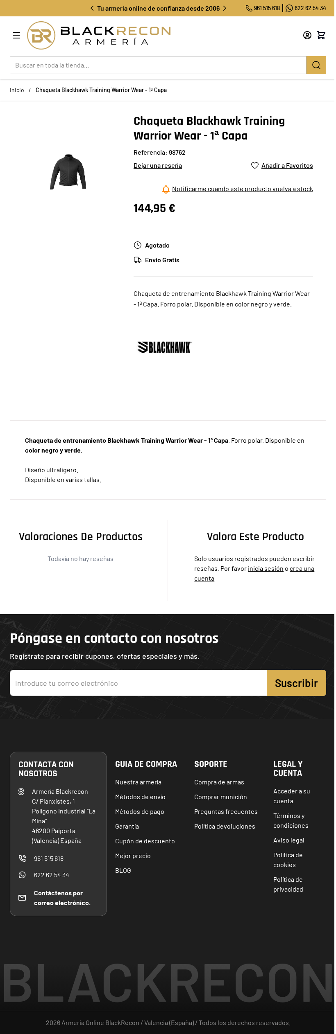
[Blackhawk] (164, 346)
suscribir (296, 682)
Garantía (127, 826)
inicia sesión (266, 568)
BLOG (123, 870)
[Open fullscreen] (68, 172)
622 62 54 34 (310, 8)
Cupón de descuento (145, 841)
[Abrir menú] (16, 35)
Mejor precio (133, 855)
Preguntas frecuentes (226, 811)
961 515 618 (267, 8)
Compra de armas (219, 782)
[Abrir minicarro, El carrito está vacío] (321, 35)
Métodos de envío (140, 796)
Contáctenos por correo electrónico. (62, 897)
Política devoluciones (224, 826)
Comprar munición (220, 796)
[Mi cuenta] (307, 35)
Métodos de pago (139, 811)
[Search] (316, 65)
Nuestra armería (138, 782)
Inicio (17, 89)
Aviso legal (288, 840)
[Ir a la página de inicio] (154, 35)
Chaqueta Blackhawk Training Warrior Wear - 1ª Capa (101, 89)
